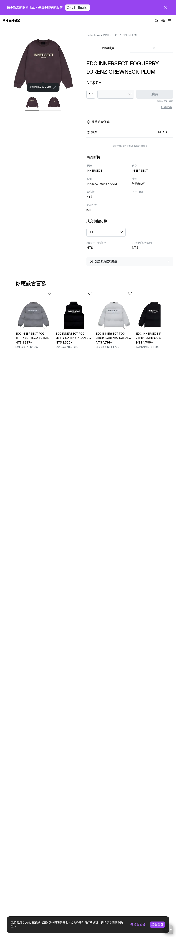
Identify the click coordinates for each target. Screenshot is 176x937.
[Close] (55, 87)
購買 (154, 94)
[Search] (157, 21)
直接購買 (108, 48)
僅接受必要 (138, 924)
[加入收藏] (90, 94)
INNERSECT (111, 35)
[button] (163, 21)
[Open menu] (170, 21)
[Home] (11, 20)
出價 (151, 48)
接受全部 (157, 924)
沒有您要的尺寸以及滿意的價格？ (130, 146)
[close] (165, 7)
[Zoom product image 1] (43, 59)
